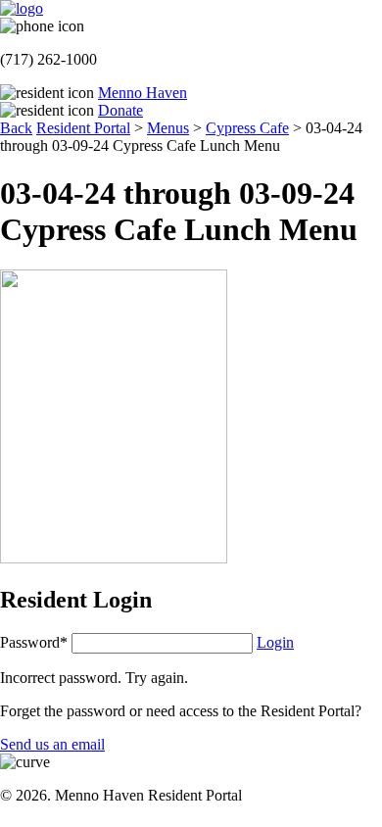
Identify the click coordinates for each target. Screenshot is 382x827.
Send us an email (52, 744)
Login (275, 642)
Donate (120, 110)
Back (16, 128)
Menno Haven (142, 92)
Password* (34, 642)
